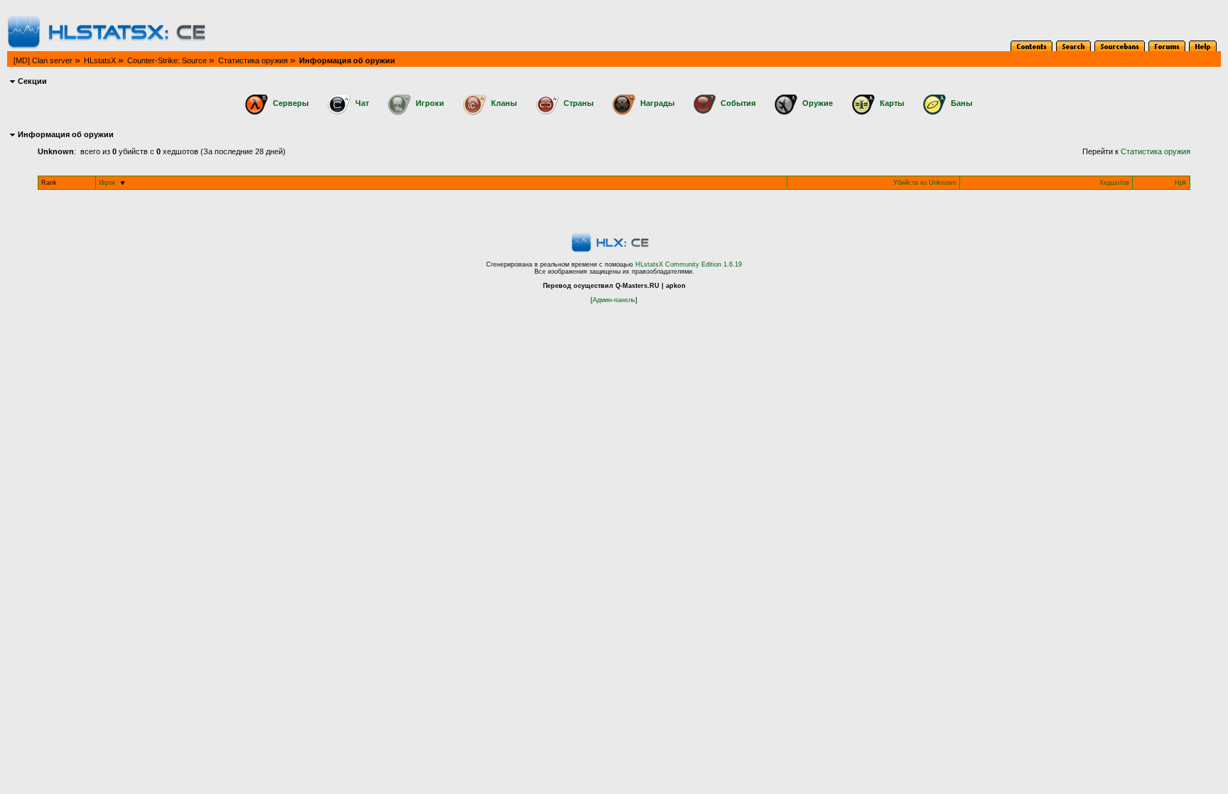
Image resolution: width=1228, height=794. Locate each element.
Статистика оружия (253, 60)
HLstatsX (100, 60)
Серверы (290, 103)
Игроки (430, 103)
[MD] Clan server (43, 60)
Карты (892, 103)
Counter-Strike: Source (167, 60)
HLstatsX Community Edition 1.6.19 (688, 264)
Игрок (107, 182)
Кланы (504, 103)
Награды (657, 103)
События (738, 103)
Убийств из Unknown (925, 182)
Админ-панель (614, 300)
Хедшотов (1114, 182)
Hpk (1181, 182)
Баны (961, 103)
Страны (578, 103)
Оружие (817, 103)
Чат (362, 103)
